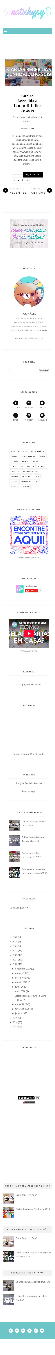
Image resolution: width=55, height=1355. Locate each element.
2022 (15, 955)
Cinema (42, 456)
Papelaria (15, 471)
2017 (15, 1027)
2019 (15, 1018)
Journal (41, 466)
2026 (15, 937)
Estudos (30, 466)
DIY (22, 466)
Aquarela (15, 451)
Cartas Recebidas (28, 456)
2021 (15, 959)
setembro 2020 (22, 978)
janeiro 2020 (21, 1013)
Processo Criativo (30, 471)
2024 (15, 946)
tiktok (15, 420)
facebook (16, 407)
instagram (28, 407)
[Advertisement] (29, 48)
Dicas (35, 461)
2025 (15, 941)
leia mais (42, 330)
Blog (25, 451)
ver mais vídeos (29, 651)
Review (14, 482)
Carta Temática (37, 451)
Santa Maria (26, 482)
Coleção (25, 461)
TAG (36, 482)
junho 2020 (20, 987)
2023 (15, 950)
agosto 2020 (21, 982)
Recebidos (26, 476)
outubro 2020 (21, 973)
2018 (15, 1022)
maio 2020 (20, 991)
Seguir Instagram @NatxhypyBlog (29, 754)
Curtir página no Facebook (29, 684)
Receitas (38, 476)
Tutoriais (15, 487)
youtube (42, 407)
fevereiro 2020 (22, 1009)
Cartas (13, 456)
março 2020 (21, 1004)
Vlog (35, 487)
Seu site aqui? (29, 791)
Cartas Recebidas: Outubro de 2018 (33, 1209)
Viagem (26, 487)
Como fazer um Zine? (26, 1195)
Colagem (14, 461)
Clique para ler (32, 175)
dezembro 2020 (23, 969)
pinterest (29, 420)
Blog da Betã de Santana (29, 783)
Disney (13, 466)
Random (14, 476)
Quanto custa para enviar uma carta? (33, 1282)
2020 (15, 964)
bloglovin (42, 420)
